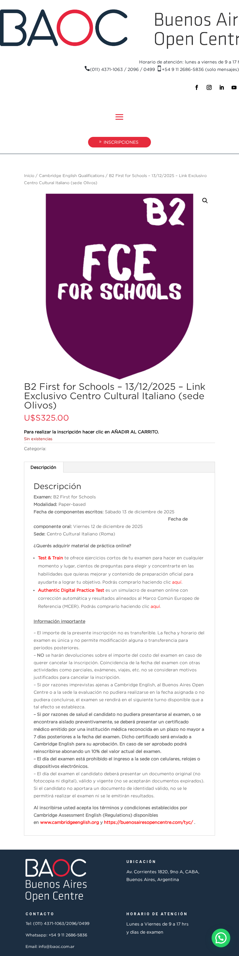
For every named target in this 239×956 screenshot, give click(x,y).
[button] (205, 200)
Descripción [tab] (43, 467)
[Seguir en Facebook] (197, 87)
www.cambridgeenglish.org (69, 822)
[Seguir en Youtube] (234, 87)
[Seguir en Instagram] (209, 87)
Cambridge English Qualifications (71, 175)
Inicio (29, 175)
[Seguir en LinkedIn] (222, 87)
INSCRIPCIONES (121, 142)
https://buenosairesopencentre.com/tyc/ (148, 822)
